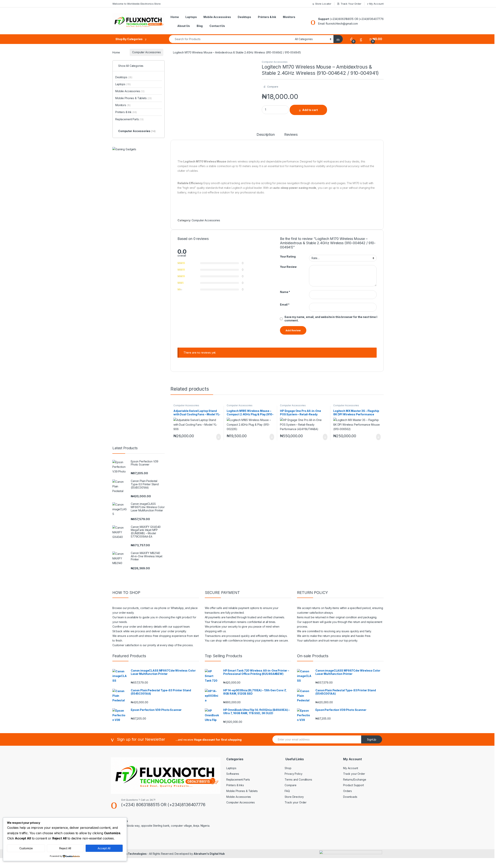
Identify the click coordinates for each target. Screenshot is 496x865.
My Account (376, 3)
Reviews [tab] (291, 135)
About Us (183, 25)
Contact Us (217, 25)
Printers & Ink (267, 17)
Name (285, 292)
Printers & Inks (235, 785)
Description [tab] (266, 135)
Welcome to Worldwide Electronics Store (136, 3)
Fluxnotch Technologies (130, 853)
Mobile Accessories (130, 91)
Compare (290, 785)
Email (284, 304)
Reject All (65, 848)
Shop (288, 768)
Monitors (289, 17)
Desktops (244, 17)
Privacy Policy (293, 773)
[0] (351, 39)
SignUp (371, 739)
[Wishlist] (361, 39)
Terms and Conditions (298, 779)
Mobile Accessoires (217, 17)
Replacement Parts (129, 119)
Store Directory (294, 796)
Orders (347, 791)
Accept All (104, 848)
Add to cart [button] (218, 437)
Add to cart (310, 110)
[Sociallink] (129, 834)
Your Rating (287, 256)
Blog (200, 25)
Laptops (191, 17)
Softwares (232, 773)
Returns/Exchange (354, 779)
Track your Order (296, 802)
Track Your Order (351, 3)
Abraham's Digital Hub (209, 853)
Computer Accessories (146, 52)
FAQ (287, 791)
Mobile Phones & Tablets (133, 98)
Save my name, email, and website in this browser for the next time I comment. (330, 318)
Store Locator (323, 3)
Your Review (288, 266)
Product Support (353, 785)
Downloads (350, 796)
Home (174, 17)
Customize (26, 848)
